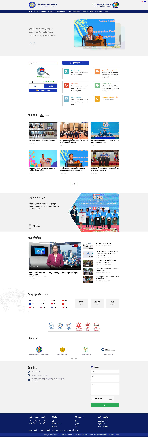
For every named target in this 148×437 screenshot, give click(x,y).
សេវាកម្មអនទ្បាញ (99, 12)
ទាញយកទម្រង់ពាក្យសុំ (44, 90)
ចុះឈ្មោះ (50, 86)
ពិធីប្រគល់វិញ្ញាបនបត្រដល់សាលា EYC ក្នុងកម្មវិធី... (43, 203)
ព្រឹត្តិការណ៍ (77, 424)
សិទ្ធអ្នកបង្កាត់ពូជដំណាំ (62, 12)
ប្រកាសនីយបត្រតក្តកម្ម (41, 12)
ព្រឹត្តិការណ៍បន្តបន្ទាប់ (37, 197)
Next (29, 225)
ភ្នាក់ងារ (76, 427)
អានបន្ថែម (74, 184)
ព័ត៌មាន (76, 421)
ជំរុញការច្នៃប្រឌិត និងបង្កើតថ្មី (75, 12)
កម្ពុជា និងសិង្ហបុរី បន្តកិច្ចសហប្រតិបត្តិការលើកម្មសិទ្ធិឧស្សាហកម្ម (43, 435)
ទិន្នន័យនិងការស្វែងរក (56, 424)
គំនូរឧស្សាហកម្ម (51, 12)
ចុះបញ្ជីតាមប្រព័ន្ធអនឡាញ (49, 82)
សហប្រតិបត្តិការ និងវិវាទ (88, 12)
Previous (29, 228)
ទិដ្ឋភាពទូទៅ (54, 427)
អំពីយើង (33, 12)
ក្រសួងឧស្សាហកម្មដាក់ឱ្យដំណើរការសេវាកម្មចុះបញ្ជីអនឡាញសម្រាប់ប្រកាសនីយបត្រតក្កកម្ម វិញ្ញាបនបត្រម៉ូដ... (80, 435)
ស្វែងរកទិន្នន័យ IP (76, 63)
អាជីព (53, 421)
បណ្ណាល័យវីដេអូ (34, 238)
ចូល (35, 86)
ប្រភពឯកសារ (108, 12)
